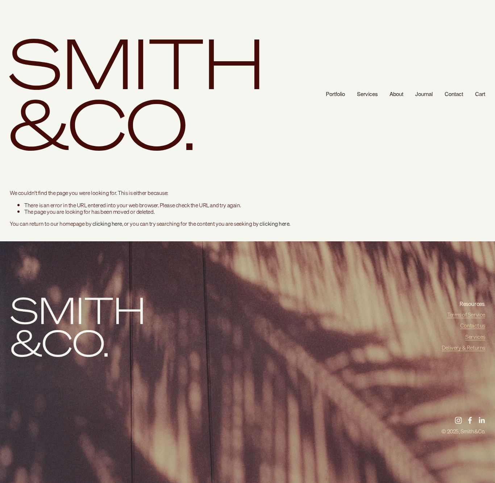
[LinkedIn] (481, 420)
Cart (480, 94)
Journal (424, 94)
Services (367, 94)
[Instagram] (458, 420)
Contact (454, 94)
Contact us (472, 325)
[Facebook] (470, 420)
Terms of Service (466, 314)
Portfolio (335, 94)
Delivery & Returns (463, 347)
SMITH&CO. (137, 94)
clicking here (107, 223)
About (396, 94)
